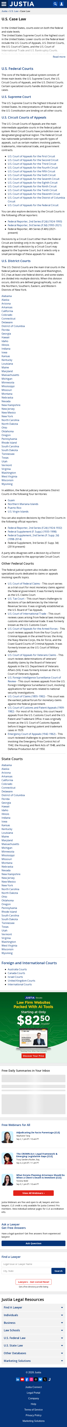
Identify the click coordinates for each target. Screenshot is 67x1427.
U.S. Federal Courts (17, 68)
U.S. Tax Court (16, 598)
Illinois (5, 345)
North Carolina (10, 420)
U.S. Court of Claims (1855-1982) (26, 696)
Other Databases (15, 1353)
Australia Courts (17, 969)
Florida (6, 330)
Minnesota (8, 382)
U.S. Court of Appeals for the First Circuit (31, 156)
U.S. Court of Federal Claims (24, 583)
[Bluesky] (40, 1379)
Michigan (7, 378)
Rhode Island (9, 442)
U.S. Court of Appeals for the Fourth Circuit (33, 167)
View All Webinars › (33, 1193)
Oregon (6, 435)
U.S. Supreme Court (16, 97)
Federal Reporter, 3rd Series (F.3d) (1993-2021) (35, 225)
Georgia (6, 333)
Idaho (5, 341)
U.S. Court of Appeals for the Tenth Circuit (32, 190)
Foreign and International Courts (29, 962)
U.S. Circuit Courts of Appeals (24, 117)
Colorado (7, 315)
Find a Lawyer (11, 1257)
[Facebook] (27, 1379)
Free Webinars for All (16, 1125)
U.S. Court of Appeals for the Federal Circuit (33, 205)
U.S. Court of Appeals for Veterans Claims (32, 655)
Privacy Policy (33, 1415)
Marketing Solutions (17, 1361)
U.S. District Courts (16, 261)
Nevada (6, 401)
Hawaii (5, 337)
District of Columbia (13, 326)
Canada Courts (16, 973)
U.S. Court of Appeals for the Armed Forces (33, 628)
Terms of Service (33, 1409)
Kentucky (7, 360)
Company (33, 1398)
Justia (4, 11)
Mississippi (8, 386)
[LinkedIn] (18, 1379)
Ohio (4, 427)
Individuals (11, 1315)
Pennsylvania (9, 439)
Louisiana (7, 363)
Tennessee (8, 454)
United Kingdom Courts (21, 980)
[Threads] (36, 1379)
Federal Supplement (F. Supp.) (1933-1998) (32, 531)
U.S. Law (13, 11)
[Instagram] (31, 1379)
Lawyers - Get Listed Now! (33, 1281)
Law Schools (12, 1330)
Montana (7, 393)
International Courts (20, 984)
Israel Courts (15, 977)
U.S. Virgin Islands (18, 511)
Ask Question (33, 1243)
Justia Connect (33, 1387)
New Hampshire (11, 405)
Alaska (5, 300)
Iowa (4, 352)
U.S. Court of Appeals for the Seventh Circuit (33, 179)
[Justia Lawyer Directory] (49, 1379)
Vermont (7, 465)
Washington (9, 472)
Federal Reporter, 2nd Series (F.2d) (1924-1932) (35, 528)
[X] (45, 1379)
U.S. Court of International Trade (27, 613)
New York (7, 416)
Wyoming (7, 484)
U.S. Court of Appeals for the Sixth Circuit (32, 175)
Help (33, 1404)
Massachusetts (10, 375)
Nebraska (7, 397)
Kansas (6, 356)
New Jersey (8, 409)
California (7, 311)
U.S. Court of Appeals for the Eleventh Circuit (34, 194)
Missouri (7, 390)
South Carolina (10, 446)
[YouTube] (22, 1379)
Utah (4, 461)
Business (9, 1323)
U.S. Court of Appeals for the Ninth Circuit (32, 186)
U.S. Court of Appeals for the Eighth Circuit (32, 182)
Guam (11, 500)
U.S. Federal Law (14, 1338)
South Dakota (10, 450)
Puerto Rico (14, 507)
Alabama (7, 296)
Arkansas (7, 307)
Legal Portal (33, 1392)
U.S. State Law (13, 1345)
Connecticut (8, 318)
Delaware (7, 322)
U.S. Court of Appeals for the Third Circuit (32, 164)
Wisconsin (7, 480)
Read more (59, 56)
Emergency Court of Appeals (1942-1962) (31, 734)
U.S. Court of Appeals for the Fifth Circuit (31, 171)
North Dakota (10, 424)
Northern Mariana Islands (23, 504)
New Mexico (9, 412)
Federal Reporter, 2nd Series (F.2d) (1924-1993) (35, 221)
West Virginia (9, 476)
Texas (5, 457)
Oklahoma (8, 431)
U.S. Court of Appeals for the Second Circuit (33, 160)
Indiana (6, 348)
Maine (5, 367)
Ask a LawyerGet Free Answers (14, 1226)
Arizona (6, 303)
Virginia (6, 469)
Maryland (7, 371)
